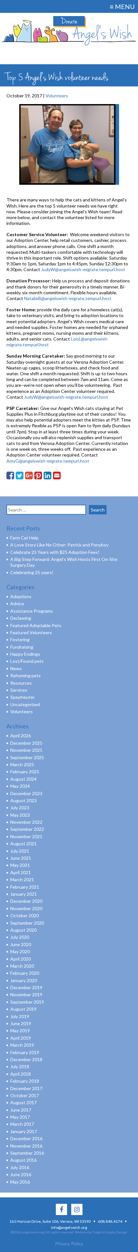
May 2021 (20, 865)
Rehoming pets (25, 675)
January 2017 (23, 1131)
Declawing (20, 618)
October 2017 (24, 1095)
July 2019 (19, 1016)
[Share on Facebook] (10, 475)
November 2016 (26, 1146)
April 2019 (20, 1038)
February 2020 (24, 973)
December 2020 (26, 901)
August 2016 (23, 1160)
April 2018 (20, 1074)
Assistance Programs (31, 611)
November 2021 (26, 836)
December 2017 (26, 1088)
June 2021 (20, 858)
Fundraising (21, 647)
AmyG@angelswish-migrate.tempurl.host (48, 461)
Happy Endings (25, 654)
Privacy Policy (69, 1243)
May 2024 (20, 786)
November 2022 (26, 822)
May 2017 (20, 1117)
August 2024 (23, 779)
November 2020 (26, 908)
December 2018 (26, 1059)
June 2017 (20, 1110)
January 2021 (23, 894)
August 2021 (23, 843)
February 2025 (24, 771)
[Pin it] (38, 475)
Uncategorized (25, 704)
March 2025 (22, 764)
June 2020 (20, 944)
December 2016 (26, 1138)
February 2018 (24, 1081)
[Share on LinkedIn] (47, 475)
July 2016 (19, 1167)
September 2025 (27, 757)
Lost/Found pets (27, 661)
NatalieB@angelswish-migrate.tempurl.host (67, 298)
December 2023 (26, 793)
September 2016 (27, 1153)
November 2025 (26, 750)
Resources (21, 683)
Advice (17, 603)
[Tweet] (19, 475)
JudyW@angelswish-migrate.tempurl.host (83, 269)
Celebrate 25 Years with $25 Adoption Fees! (54, 552)
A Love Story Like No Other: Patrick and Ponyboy (59, 544)
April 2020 (20, 959)
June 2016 (20, 1174)
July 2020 (19, 937)
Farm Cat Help (24, 537)
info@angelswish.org (69, 1227)
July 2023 (19, 807)
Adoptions (20, 596)
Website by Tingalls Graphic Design (101, 1232)
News (16, 668)
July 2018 (19, 1066)
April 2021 (20, 872)
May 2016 (20, 1182)
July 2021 (19, 851)
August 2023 (23, 800)
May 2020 (20, 951)
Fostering (20, 639)
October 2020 (24, 915)
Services (18, 690)
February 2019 (24, 1052)
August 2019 (23, 1009)
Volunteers (21, 711)
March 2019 (22, 1045)
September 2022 (27, 829)
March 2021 (22, 879)
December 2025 (26, 743)
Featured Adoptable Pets (35, 625)
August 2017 (23, 1102)
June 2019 (20, 1023)
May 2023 (20, 815)
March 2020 (22, 966)
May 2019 (20, 1030)
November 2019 (26, 994)
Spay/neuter (22, 697)
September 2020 (27, 923)
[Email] (57, 475)
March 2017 (22, 1124)
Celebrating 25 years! (32, 572)
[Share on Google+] (29, 475)
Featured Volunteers (31, 632)
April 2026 (20, 735)
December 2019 (26, 987)
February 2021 (24, 887)
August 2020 (23, 930)
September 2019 (27, 1002)
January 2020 (23, 980)
